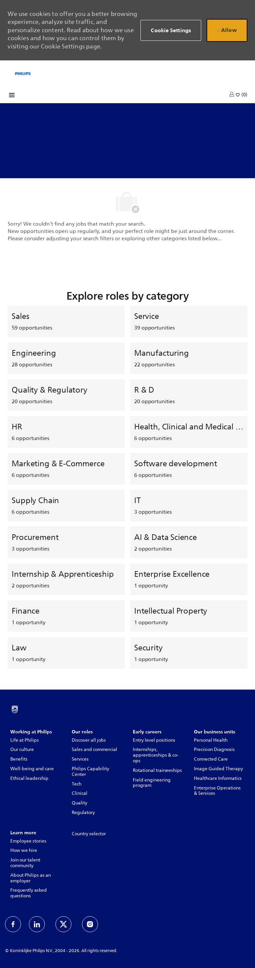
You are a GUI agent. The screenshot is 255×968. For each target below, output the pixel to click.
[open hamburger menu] (12, 96)
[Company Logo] (23, 73)
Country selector (89, 834)
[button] (232, 94)
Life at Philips (24, 740)
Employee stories (28, 841)
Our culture (22, 749)
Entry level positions (154, 740)
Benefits (19, 759)
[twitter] (63, 924)
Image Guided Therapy (218, 769)
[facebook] (13, 924)
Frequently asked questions (28, 893)
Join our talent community (25, 862)
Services (80, 759)
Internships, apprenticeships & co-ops (156, 755)
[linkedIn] (37, 924)
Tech (76, 784)
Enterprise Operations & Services (217, 790)
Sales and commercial (94, 749)
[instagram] (90, 924)
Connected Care (211, 759)
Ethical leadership (29, 778)
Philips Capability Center (90, 771)
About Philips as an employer (30, 878)
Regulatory (83, 812)
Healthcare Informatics (218, 778)
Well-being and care (32, 769)
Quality (79, 803)
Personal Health (210, 740)
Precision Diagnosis (214, 749)
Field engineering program (152, 782)
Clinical (79, 793)
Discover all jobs (89, 740)
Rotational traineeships (157, 770)
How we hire (23, 850)
